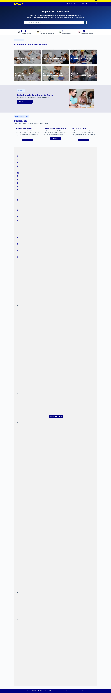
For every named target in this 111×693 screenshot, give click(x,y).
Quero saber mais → (56, 416)
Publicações (85, 3)
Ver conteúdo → (19, 62)
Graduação (70, 3)
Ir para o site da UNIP (93, 0)
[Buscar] (85, 22)
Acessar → (27, 140)
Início (64, 3)
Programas (76, 3)
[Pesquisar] (96, 4)
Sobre (92, 3)
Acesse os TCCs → (24, 102)
